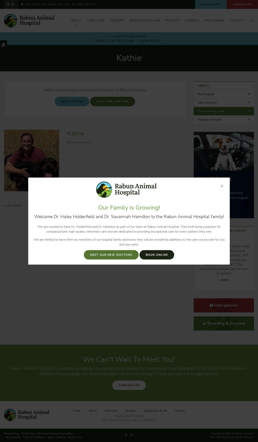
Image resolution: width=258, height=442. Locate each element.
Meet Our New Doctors (111, 255)
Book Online (157, 255)
